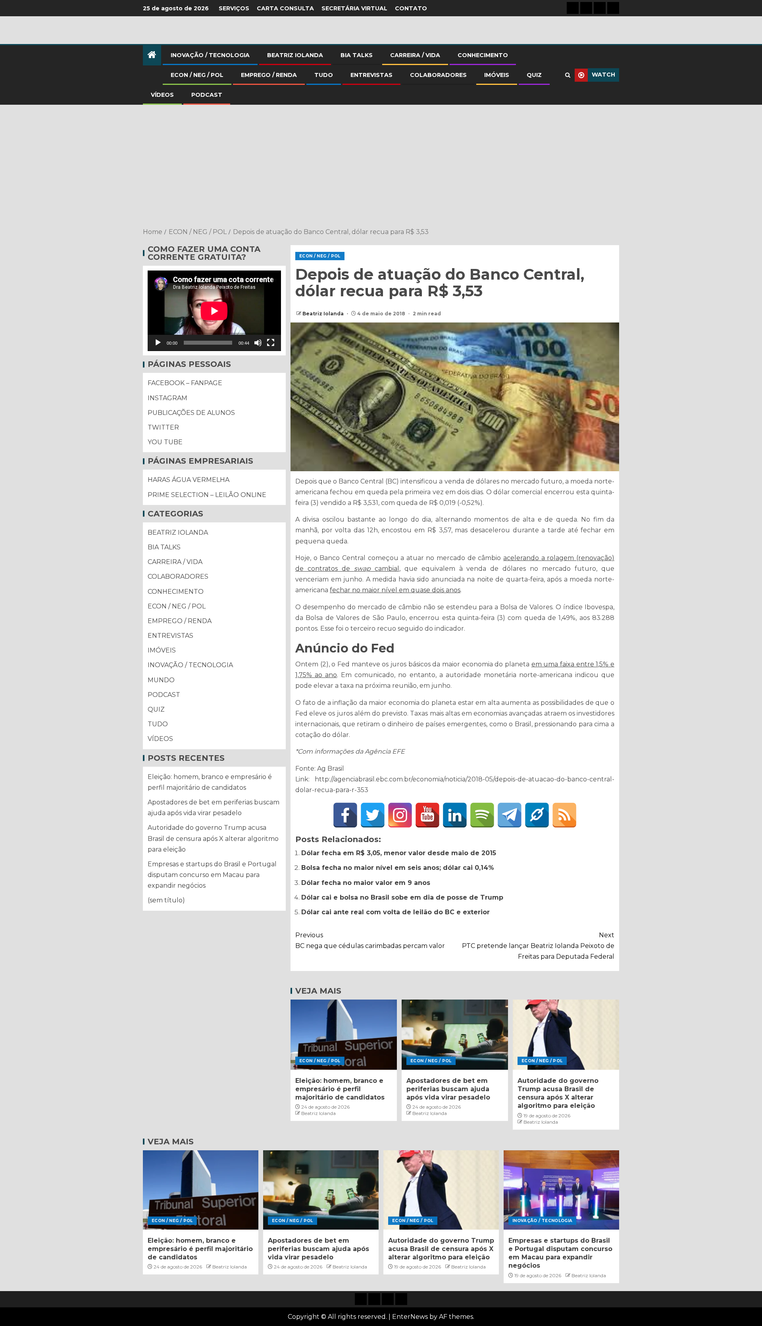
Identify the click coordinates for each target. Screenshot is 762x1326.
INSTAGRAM (167, 398)
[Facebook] (345, 815)
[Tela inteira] (271, 343)
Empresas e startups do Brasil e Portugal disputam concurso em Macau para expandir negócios (212, 874)
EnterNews (410, 1316)
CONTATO (411, 8)
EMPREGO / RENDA (269, 75)
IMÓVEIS (496, 75)
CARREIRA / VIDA (415, 55)
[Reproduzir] (158, 343)
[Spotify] (482, 815)
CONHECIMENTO (483, 55)
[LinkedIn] (455, 815)
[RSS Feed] (564, 815)
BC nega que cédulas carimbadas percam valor (370, 940)
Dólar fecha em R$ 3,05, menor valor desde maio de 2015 (398, 853)
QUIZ (534, 75)
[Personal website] (537, 815)
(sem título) (166, 900)
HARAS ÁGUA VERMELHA (188, 480)
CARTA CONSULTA (285, 8)
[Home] (152, 55)
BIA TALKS (357, 55)
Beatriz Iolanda (323, 314)
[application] (214, 311)
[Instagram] (400, 815)
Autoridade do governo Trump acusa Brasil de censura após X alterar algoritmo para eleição (213, 838)
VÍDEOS (162, 94)
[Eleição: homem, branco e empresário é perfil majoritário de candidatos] (344, 1035)
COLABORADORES (438, 75)
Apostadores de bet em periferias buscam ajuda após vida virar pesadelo (448, 1089)
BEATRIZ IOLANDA (295, 55)
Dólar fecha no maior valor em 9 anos (365, 883)
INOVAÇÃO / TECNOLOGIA (210, 55)
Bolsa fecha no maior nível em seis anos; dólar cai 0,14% (397, 867)
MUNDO (161, 680)
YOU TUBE (165, 442)
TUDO (323, 75)
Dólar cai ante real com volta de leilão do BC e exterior (395, 912)
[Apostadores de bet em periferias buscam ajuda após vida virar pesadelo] (455, 1035)
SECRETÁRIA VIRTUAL (354, 8)
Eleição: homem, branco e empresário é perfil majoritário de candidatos (340, 1089)
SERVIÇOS (234, 8)
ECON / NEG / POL (197, 75)
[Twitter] (372, 815)
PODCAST (206, 94)
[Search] (568, 75)
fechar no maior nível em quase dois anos (395, 590)
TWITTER (163, 427)
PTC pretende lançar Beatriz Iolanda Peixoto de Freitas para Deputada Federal (538, 945)
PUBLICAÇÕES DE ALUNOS (191, 412)
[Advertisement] (381, 167)
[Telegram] (509, 815)
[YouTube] (427, 815)
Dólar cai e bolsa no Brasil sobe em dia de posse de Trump (402, 897)
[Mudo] (258, 343)
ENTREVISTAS (371, 75)
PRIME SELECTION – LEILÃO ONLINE (207, 495)
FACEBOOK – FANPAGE (185, 383)
